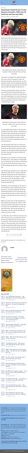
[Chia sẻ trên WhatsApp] (7, 235)
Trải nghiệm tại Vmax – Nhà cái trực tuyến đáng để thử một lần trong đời (15, 344)
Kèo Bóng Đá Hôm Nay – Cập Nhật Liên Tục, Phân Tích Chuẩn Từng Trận (16, 379)
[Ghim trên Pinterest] (18, 235)
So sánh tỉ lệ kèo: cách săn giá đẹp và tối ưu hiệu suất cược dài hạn (15, 357)
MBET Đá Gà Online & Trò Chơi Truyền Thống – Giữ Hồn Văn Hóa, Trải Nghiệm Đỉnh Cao (16, 351)
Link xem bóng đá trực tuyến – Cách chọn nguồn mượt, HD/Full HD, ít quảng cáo (16, 386)
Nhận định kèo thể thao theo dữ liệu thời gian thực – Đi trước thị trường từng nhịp (16, 304)
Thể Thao (3, 7)
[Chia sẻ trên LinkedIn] (20, 235)
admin (16, 16)
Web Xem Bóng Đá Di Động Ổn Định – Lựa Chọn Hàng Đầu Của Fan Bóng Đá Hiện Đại (16, 365)
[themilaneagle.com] (14, 2)
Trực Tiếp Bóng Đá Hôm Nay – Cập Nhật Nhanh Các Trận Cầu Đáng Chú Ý (16, 297)
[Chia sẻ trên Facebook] (10, 235)
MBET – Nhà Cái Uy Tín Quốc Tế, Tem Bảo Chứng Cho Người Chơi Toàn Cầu (16, 331)
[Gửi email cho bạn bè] (15, 235)
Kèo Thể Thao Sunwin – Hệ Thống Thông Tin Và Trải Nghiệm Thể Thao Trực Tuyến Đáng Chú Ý (15, 318)
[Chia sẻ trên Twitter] (12, 235)
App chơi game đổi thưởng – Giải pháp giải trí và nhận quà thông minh (16, 325)
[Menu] (2, 2)
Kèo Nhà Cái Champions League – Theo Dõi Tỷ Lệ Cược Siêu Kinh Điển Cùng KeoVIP (16, 372)
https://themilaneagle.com (20, 415)
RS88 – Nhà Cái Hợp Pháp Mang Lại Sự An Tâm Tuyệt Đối (16, 337)
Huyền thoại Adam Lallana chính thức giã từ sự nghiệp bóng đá (21, 259)
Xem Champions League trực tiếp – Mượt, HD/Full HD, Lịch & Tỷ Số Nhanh (16, 393)
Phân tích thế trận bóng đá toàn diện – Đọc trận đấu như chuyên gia (16, 311)
